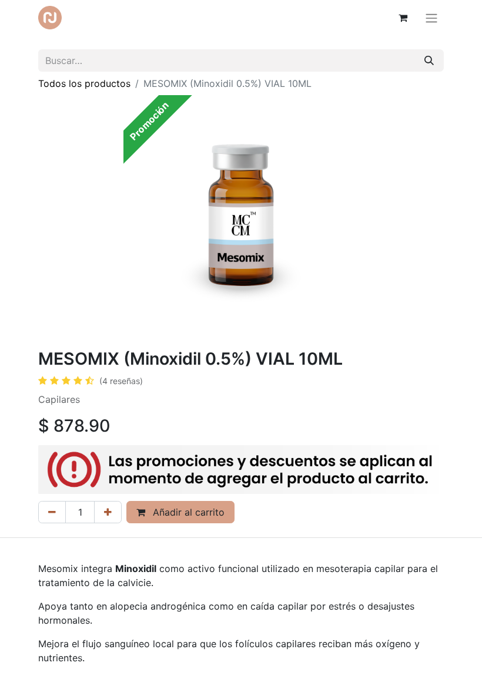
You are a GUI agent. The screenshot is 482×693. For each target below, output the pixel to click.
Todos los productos (84, 83)
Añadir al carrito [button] (187, 512)
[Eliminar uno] (52, 512)
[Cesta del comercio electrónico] (402, 17)
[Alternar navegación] (431, 18)
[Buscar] (429, 60)
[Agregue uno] (108, 512)
